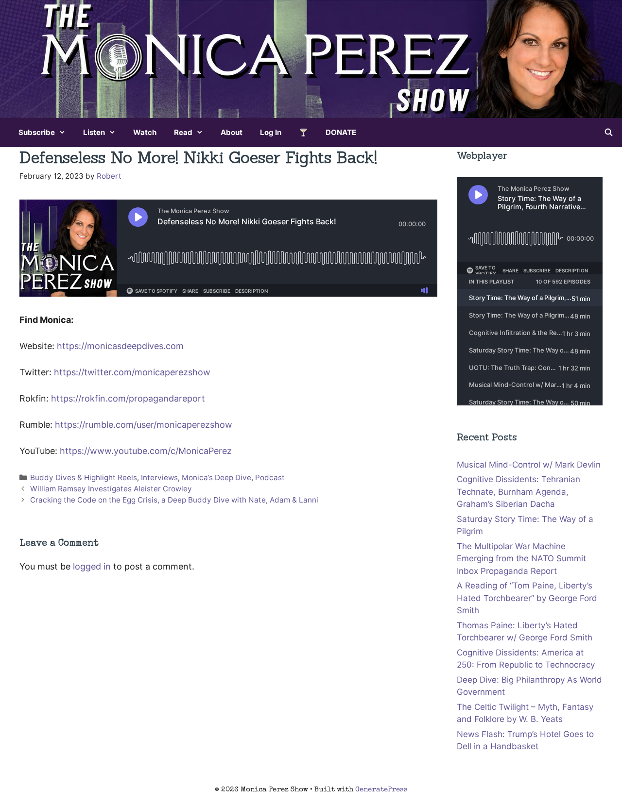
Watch (144, 132)
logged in (92, 566)
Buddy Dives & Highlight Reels (83, 477)
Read (183, 132)
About (231, 132)
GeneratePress (381, 789)
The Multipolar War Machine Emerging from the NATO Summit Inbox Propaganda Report (521, 558)
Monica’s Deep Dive (216, 477)
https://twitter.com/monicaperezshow (132, 372)
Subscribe (36, 132)
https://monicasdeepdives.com (120, 346)
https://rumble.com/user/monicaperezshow (143, 424)
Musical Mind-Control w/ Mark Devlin (529, 465)
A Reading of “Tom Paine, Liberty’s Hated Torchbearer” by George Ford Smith (527, 598)
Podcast (270, 477)
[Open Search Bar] (608, 132)
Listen (94, 132)
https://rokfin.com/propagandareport (128, 398)
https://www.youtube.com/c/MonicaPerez (147, 451)
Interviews (159, 477)
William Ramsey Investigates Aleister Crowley (111, 488)
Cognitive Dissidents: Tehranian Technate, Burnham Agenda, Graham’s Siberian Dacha (518, 491)
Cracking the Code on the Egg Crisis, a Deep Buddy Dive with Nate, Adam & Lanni (174, 499)
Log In (270, 132)
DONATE (341, 132)
